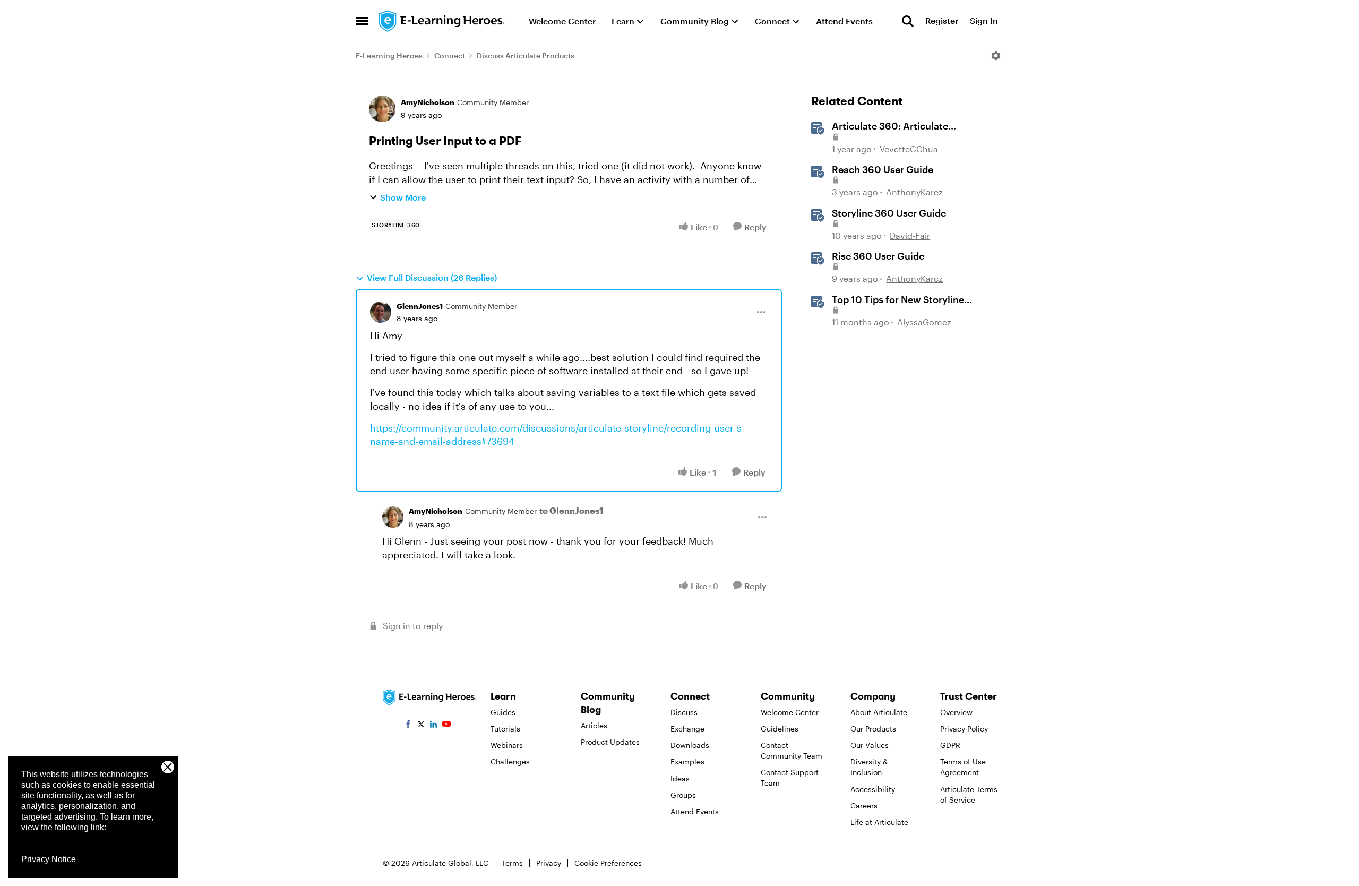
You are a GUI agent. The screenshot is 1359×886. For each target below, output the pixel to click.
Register (941, 21)
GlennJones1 (420, 306)
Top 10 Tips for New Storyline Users (898, 300)
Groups (683, 794)
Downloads (689, 745)
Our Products (873, 728)
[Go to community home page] (442, 21)
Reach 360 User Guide (882, 169)
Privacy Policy (964, 728)
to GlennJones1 (571, 510)
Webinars (507, 745)
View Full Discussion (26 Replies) (432, 277)
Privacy (548, 862)
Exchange (687, 728)
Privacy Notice (48, 859)
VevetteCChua (909, 149)
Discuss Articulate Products (525, 55)
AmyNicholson (427, 102)
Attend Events (694, 811)
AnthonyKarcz (914, 192)
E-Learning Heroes (389, 55)
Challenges (510, 761)
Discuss (684, 712)
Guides (503, 712)
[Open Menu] (995, 55)
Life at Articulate (879, 822)
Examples (687, 761)
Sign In (984, 21)
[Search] (907, 21)
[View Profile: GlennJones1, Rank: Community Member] (380, 312)
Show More (403, 197)
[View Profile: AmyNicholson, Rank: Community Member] (382, 109)
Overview (956, 712)
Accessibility (872, 789)
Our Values (869, 745)
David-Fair (910, 235)
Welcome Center (790, 712)
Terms (512, 862)
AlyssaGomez (924, 322)
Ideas (680, 778)
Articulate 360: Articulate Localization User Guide (890, 126)
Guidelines (779, 728)
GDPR (950, 745)
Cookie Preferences (608, 862)
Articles (594, 725)
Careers (864, 805)
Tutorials (505, 728)
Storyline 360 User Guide (889, 213)
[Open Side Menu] (362, 21)
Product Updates (610, 741)
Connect (449, 55)
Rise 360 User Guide (878, 256)
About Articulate (878, 712)
